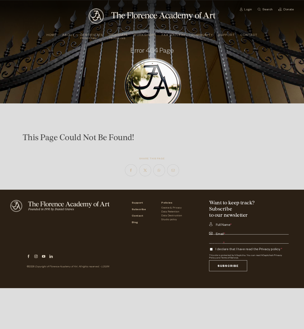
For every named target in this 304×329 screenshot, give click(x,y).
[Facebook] (131, 170)
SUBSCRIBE (228, 266)
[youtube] (43, 256)
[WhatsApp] (159, 170)
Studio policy (169, 219)
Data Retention (170, 212)
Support (137, 203)
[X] (145, 170)
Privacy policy (269, 250)
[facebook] (28, 256)
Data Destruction (171, 215)
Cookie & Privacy (171, 208)
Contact (137, 216)
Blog (135, 222)
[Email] (173, 170)
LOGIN (105, 267)
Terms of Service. (230, 258)
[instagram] (36, 256)
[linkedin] (51, 256)
